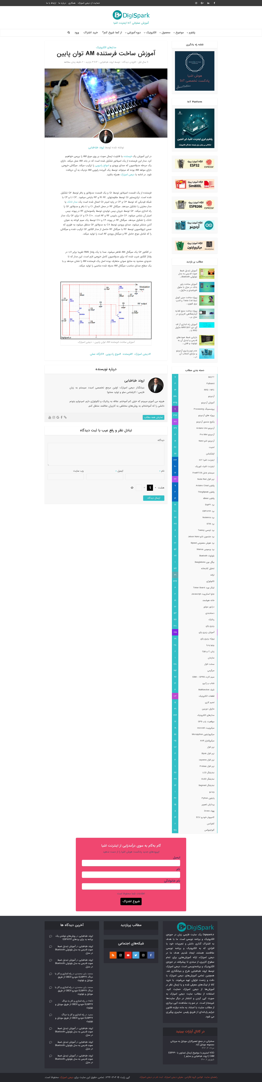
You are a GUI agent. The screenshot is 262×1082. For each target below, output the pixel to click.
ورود (76, 33)
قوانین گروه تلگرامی (194, 1077)
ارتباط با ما (51, 3)
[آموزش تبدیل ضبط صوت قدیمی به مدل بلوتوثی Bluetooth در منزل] (205, 273)
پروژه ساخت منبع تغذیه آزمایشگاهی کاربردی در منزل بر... (186, 313)
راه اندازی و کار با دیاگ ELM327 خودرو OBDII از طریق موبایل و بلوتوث (74, 977)
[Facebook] (151, 955)
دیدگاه (161, 440)
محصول (166, 33)
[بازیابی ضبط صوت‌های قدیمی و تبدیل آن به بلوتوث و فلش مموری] (205, 340)
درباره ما (62, 3)
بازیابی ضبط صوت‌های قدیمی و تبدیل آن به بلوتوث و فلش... (186, 340)
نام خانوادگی (172, 880)
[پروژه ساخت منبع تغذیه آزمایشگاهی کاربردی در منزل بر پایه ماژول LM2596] (205, 314)
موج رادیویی (112, 354)
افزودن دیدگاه (129, 62)
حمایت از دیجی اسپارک (89, 3)
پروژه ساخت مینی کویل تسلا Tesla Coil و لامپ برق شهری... (186, 300)
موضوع (180, 33)
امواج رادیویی (102, 165)
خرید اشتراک (91, 33)
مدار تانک (72, 202)
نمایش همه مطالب (153, 417)
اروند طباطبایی (107, 62)
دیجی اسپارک (127, 174)
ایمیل (119, 471)
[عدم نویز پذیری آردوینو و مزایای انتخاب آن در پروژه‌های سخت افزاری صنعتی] (205, 353)
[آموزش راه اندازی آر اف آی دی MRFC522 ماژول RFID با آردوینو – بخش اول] (205, 325)
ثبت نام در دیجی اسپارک (151, 1077)
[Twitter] (135, 955)
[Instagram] (143, 955)
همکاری (72, 3)
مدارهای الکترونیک (106, 47)
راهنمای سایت (210, 1077)
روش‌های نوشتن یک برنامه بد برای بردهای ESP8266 (74, 937)
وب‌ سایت (78, 471)
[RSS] (113, 955)
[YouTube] (128, 955)
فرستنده (128, 156)
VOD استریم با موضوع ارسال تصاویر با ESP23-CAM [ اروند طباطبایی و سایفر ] (191, 1054)
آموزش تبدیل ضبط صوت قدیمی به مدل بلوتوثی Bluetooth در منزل (74, 950)
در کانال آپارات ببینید (190, 1031)
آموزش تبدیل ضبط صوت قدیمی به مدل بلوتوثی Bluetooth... (187, 273)
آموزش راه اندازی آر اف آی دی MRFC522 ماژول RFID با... (186, 327)
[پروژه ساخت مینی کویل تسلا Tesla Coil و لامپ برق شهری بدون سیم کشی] (205, 300)
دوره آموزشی (134, 33)
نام (161, 471)
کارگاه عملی (96, 354)
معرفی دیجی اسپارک (173, 1077)
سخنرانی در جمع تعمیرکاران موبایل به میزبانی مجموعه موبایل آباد (192, 1042)
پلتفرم (192, 33)
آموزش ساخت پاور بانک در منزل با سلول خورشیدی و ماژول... (187, 287)
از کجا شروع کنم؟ (112, 33)
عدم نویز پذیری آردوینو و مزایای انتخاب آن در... (186, 353)
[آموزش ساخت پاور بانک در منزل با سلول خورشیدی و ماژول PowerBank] (205, 287)
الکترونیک (151, 33)
